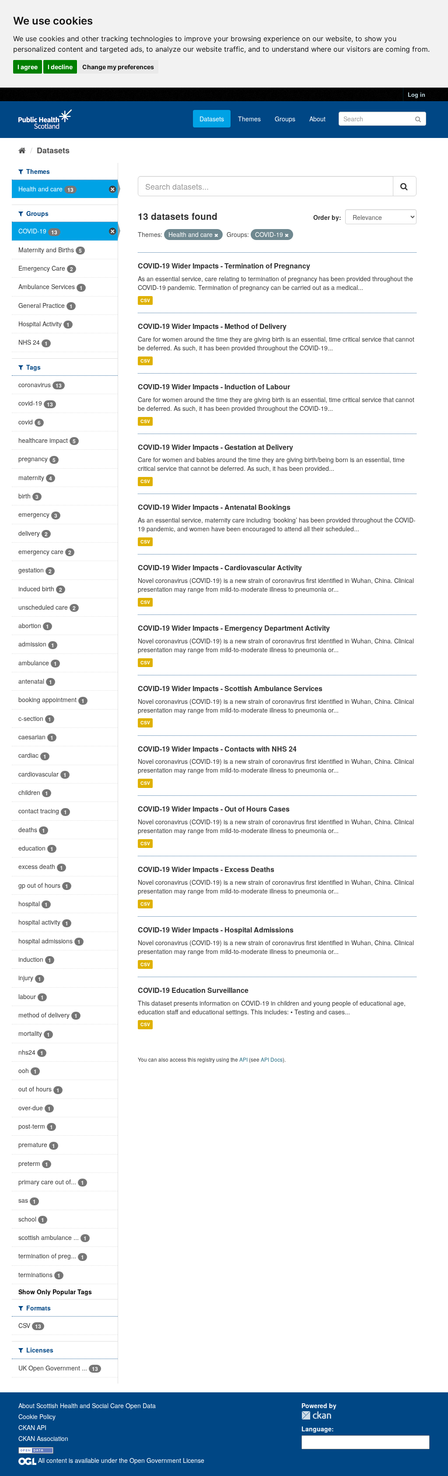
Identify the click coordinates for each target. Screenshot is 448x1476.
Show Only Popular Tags (55, 1291)
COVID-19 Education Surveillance (193, 990)
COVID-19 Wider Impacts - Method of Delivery (212, 326)
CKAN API (32, 1427)
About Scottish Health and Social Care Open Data (87, 1405)
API (243, 1059)
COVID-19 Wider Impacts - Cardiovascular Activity (220, 567)
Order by (326, 217)
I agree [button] (28, 67)
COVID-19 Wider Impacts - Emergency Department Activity (234, 628)
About (317, 118)
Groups (285, 118)
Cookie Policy (37, 1416)
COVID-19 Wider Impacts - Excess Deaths (206, 869)
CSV (145, 300)
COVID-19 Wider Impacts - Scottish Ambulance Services (230, 688)
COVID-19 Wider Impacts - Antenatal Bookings (214, 507)
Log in (416, 94)
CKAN (316, 1415)
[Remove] (216, 234)
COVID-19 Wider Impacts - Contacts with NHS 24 (217, 749)
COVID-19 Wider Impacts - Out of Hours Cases (214, 809)
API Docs (272, 1059)
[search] (404, 186)
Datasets (212, 118)
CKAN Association (43, 1438)
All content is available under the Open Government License (120, 1460)
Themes (249, 118)
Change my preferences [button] (118, 67)
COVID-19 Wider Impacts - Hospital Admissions (216, 930)
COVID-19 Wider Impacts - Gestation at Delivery (215, 447)
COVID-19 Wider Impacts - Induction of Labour (214, 386)
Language (316, 1428)
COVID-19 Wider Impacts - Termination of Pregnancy (224, 266)
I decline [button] (60, 67)
